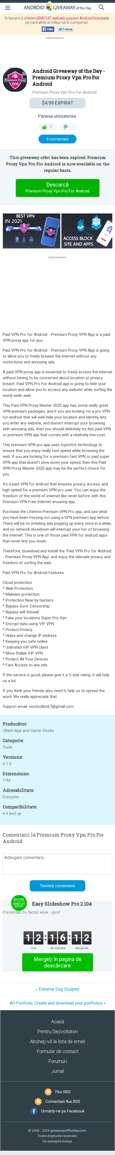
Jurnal (57, 1071)
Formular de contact (58, 1051)
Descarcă (57, 187)
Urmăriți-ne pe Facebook (63, 1111)
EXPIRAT (57, 103)
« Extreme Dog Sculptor (58, 989)
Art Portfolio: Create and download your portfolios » (58, 1003)
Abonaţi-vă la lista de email (57, 1041)
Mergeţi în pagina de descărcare (58, 962)
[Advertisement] (57, 53)
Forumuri (57, 1061)
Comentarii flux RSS (62, 1101)
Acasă (57, 1021)
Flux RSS (63, 1091)
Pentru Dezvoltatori (57, 1031)
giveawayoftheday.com (68, 1131)
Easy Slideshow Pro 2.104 (62, 904)
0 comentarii (57, 139)
